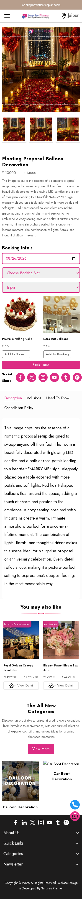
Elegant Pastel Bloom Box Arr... (60, 667)
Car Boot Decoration (62, 776)
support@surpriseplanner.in (43, 5)
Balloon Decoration (20, 807)
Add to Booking (16, 354)
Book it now (41, 364)
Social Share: (7, 377)
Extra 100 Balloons (55, 339)
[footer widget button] (41, 832)
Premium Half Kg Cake (17, 339)
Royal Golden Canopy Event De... (18, 667)
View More (41, 748)
